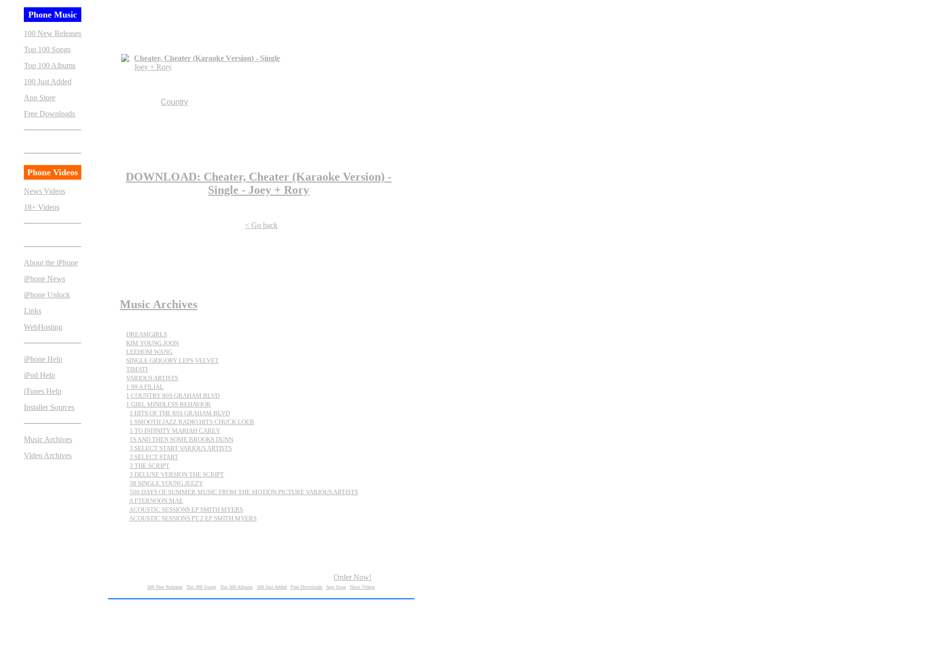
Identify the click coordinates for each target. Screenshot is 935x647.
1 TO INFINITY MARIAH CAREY (175, 430)
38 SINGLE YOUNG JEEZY (166, 483)
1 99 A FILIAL (145, 386)
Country (174, 102)
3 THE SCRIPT (149, 465)
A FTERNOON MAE (156, 500)
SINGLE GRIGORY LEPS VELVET (172, 360)
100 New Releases (52, 33)
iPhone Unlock (47, 295)
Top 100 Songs (47, 49)
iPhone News (44, 279)
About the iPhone (51, 263)
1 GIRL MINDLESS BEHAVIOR (168, 404)
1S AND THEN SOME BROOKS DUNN (181, 439)
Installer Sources (49, 407)
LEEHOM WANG (149, 351)
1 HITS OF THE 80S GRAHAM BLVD (180, 413)
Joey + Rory (153, 67)
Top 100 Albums (49, 65)
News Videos (44, 191)
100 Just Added (48, 81)
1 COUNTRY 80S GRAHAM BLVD (173, 395)
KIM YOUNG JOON (152, 343)
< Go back (261, 225)
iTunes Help (42, 391)
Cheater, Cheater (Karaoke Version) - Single (207, 58)
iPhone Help (43, 359)
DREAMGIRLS (146, 334)
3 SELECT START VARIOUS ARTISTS (181, 448)
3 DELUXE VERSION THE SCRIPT (177, 474)
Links (32, 311)
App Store (40, 97)
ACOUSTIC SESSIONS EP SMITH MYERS (186, 509)
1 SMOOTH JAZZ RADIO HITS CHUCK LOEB (192, 421)
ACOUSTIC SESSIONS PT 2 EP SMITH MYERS (193, 518)
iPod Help (39, 375)
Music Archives (48, 439)
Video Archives (48, 455)
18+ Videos (41, 207)
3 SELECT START (154, 457)
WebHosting (43, 327)
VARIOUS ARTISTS (152, 378)
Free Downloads (49, 114)
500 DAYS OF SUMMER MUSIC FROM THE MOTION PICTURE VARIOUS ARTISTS (244, 492)
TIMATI (137, 369)
